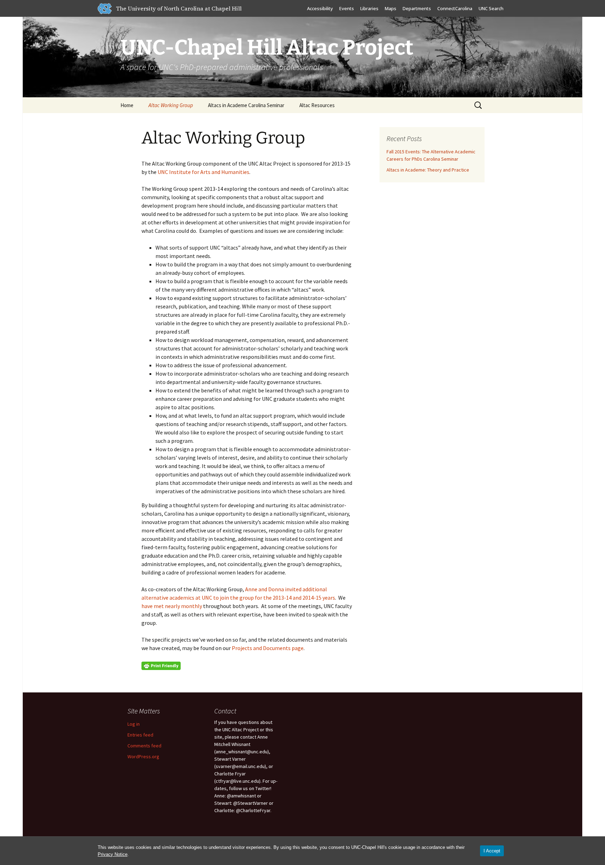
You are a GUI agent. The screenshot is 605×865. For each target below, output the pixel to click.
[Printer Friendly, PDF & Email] (161, 665)
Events (346, 8)
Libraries (369, 8)
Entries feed (140, 735)
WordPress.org (143, 756)
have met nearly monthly (172, 605)
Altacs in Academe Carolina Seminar (246, 105)
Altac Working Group (170, 105)
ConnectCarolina (454, 8)
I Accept (492, 850)
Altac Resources (317, 105)
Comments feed (144, 745)
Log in (133, 724)
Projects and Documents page (268, 647)
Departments (417, 8)
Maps (390, 8)
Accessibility (320, 8)
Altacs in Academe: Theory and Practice (428, 170)
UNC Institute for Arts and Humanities (203, 171)
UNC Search (491, 8)
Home (126, 105)
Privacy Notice (112, 854)
